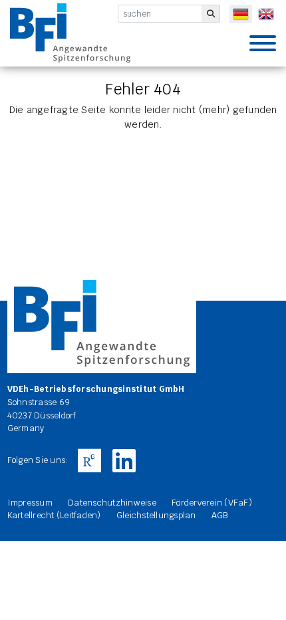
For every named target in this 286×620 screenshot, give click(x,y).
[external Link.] (89, 461)
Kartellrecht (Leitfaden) (54, 515)
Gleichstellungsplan (156, 515)
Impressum (30, 502)
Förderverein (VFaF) (212, 502)
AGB (220, 515)
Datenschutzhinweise (112, 502)
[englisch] (266, 14)
